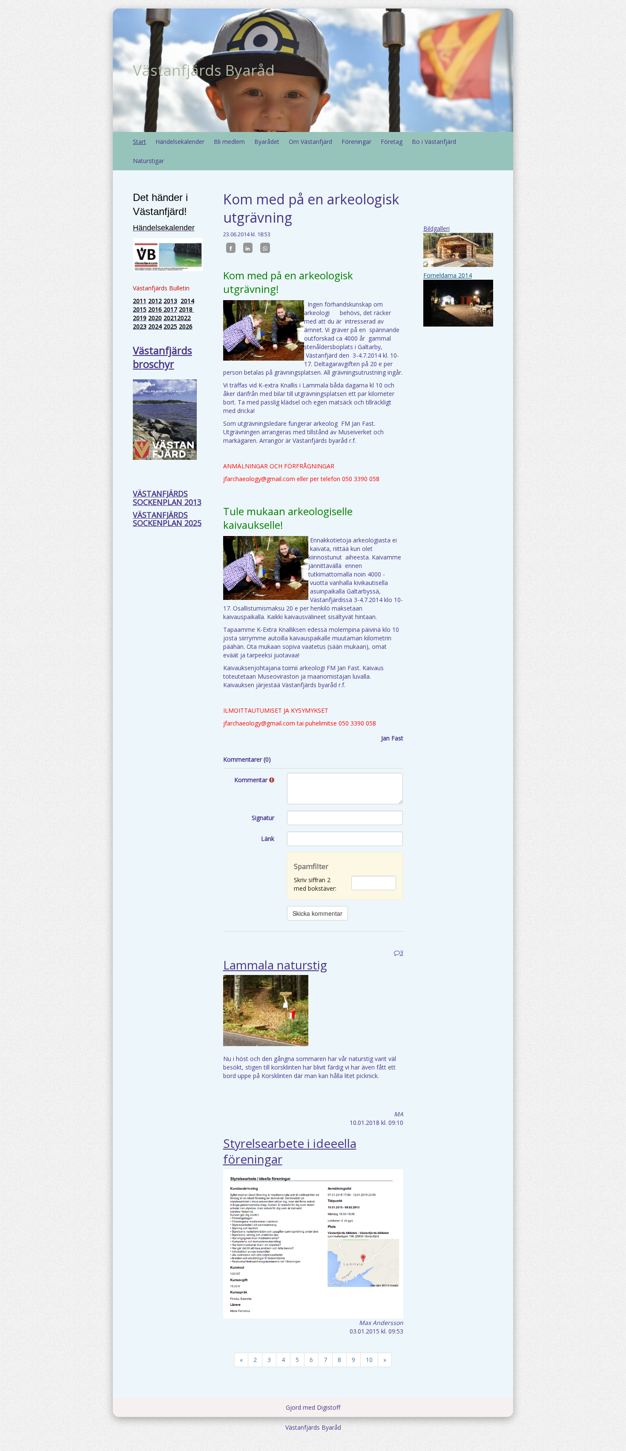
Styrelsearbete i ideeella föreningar (289, 1151)
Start (139, 142)
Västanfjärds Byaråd (204, 70)
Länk (267, 838)
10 (369, 1360)
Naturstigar (148, 161)
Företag (391, 142)
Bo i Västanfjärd (434, 142)
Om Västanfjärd (310, 142)
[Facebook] (230, 248)
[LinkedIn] (248, 248)
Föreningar (356, 142)
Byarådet (266, 142)
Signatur (263, 818)
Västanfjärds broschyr (162, 357)
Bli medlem (229, 142)
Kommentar (251, 780)
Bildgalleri (436, 228)
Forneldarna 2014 (447, 275)
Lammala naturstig (275, 965)
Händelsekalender (179, 142)
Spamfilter (311, 866)
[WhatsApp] (265, 248)
